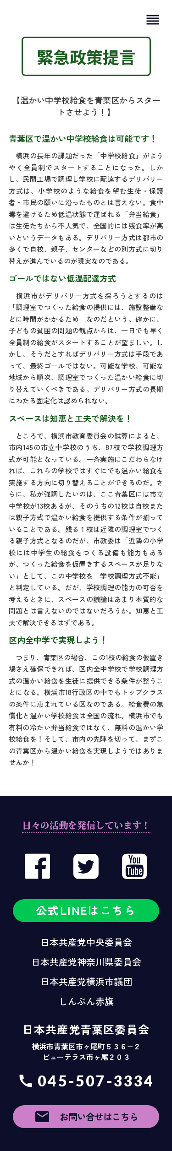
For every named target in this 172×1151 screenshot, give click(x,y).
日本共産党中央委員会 (86, 942)
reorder (152, 19)
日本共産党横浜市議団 (86, 981)
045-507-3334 (96, 1081)
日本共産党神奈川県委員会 (86, 962)
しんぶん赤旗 (86, 1001)
